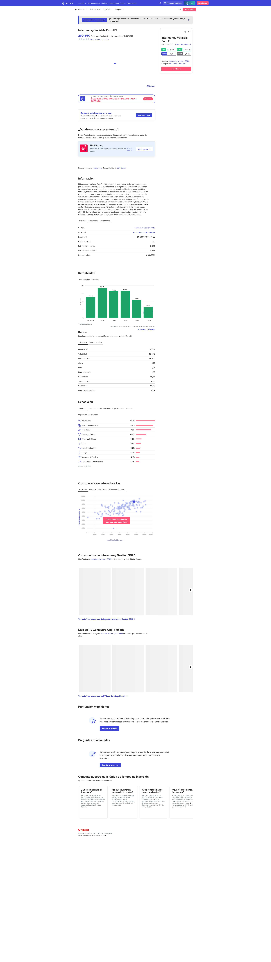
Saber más (148, 99)
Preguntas (119, 9)
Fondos (81, 9)
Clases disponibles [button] (182, 44)
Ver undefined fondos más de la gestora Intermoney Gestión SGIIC (105, 619)
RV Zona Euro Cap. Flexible (144, 232)
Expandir (152, 86)
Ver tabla (142, 329)
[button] (144, 115)
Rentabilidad (95, 9)
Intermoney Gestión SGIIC (144, 228)
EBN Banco (96, 145)
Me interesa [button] (189, 9)
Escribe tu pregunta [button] (110, 765)
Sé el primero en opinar (99, 39)
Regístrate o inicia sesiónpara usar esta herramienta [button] (116, 520)
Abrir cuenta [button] (143, 149)
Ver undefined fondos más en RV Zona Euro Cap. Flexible (102, 696)
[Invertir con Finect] (67, 3)
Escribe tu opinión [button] (109, 728)
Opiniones (108, 9)
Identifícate (202, 3)
